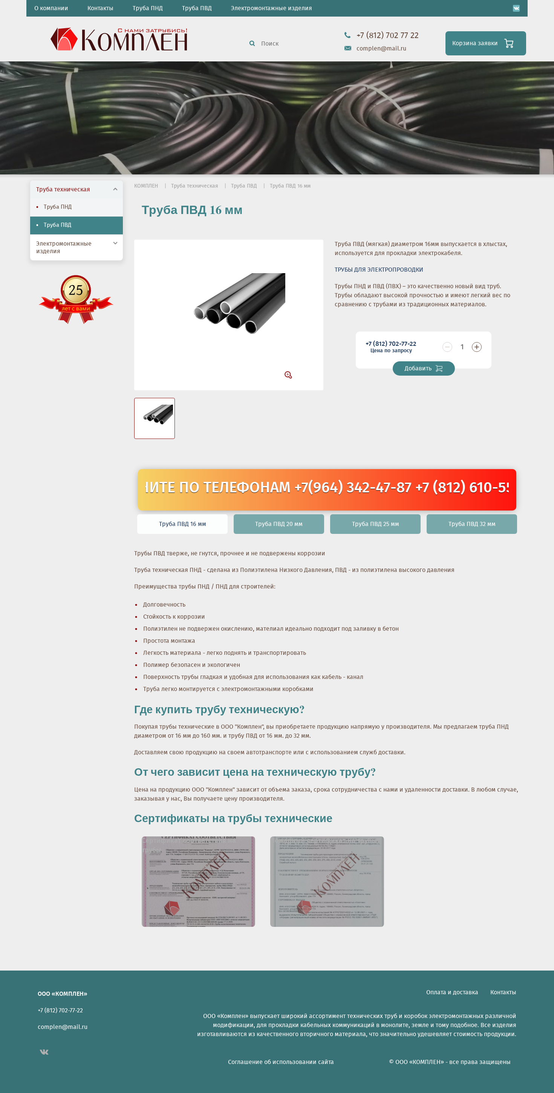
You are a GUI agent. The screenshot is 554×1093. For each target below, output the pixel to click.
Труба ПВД (197, 8)
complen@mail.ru (381, 49)
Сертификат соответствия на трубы (189, 846)
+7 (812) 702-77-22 (391, 347)
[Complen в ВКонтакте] (516, 8)
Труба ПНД (148, 8)
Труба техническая (63, 189)
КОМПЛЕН (146, 186)
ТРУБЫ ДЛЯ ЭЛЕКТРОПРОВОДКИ (379, 270)
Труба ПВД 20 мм (279, 524)
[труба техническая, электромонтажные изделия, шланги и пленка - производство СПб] (119, 38)
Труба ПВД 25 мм (375, 524)
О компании (51, 8)
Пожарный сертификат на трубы (323, 841)
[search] (252, 43)
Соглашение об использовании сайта (281, 1062)
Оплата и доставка (452, 992)
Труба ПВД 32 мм (472, 524)
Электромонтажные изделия (271, 8)
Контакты (100, 8)
